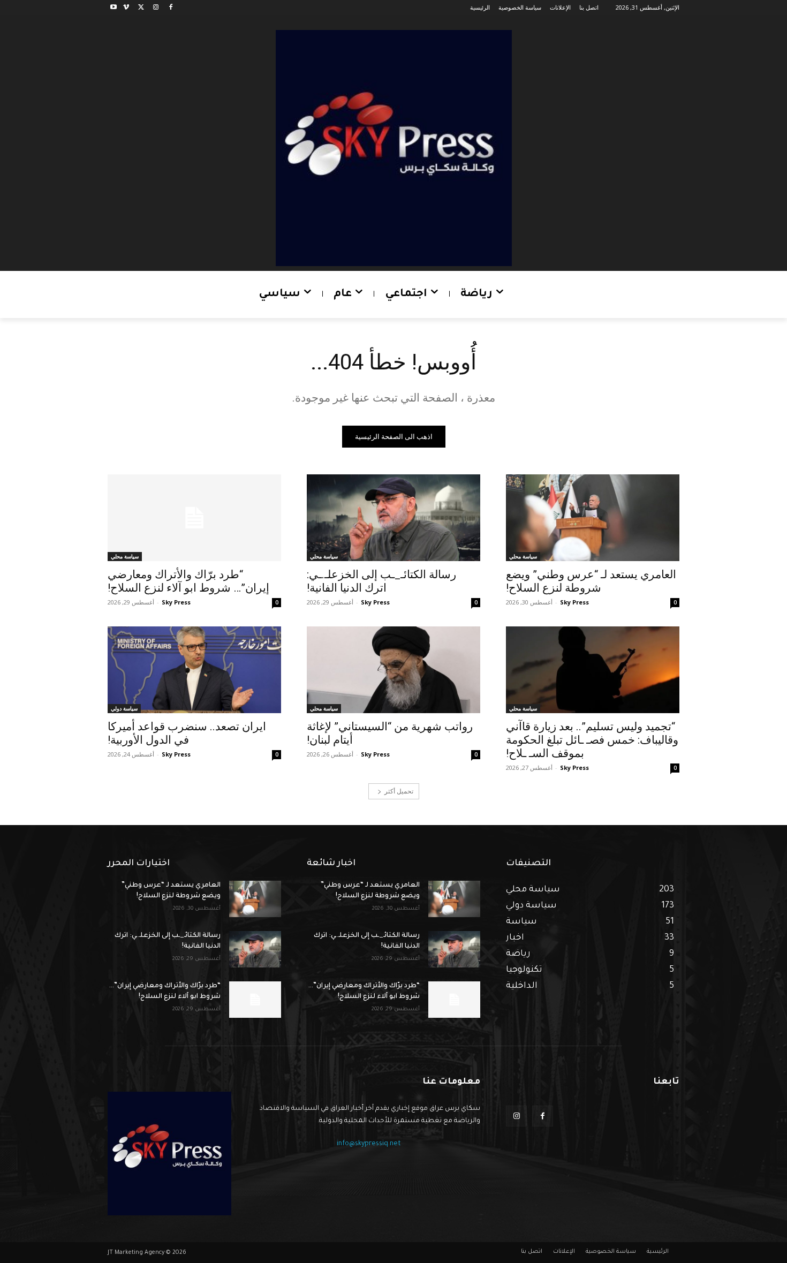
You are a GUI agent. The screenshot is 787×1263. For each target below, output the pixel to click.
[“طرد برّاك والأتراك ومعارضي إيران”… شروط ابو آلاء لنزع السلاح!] (194, 517)
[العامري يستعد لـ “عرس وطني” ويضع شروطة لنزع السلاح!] (592, 517)
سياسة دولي (124, 708)
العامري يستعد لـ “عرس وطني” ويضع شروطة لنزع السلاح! (591, 581)
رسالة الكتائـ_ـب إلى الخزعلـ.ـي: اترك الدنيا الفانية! (381, 581)
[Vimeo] (126, 8)
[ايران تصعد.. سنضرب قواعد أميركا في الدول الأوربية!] (194, 669)
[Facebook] (170, 8)
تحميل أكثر (398, 791)
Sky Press (574, 602)
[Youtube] (114, 8)
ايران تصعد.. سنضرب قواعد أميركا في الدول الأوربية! (187, 733)
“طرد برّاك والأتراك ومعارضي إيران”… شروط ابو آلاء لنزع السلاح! (188, 581)
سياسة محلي (523, 556)
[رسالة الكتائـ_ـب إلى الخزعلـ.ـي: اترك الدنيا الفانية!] (393, 517)
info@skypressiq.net (369, 1144)
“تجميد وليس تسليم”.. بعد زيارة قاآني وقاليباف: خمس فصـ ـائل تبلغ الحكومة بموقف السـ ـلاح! (592, 740)
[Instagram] (155, 8)
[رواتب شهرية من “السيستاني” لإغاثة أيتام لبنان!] (393, 669)
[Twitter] (141, 8)
